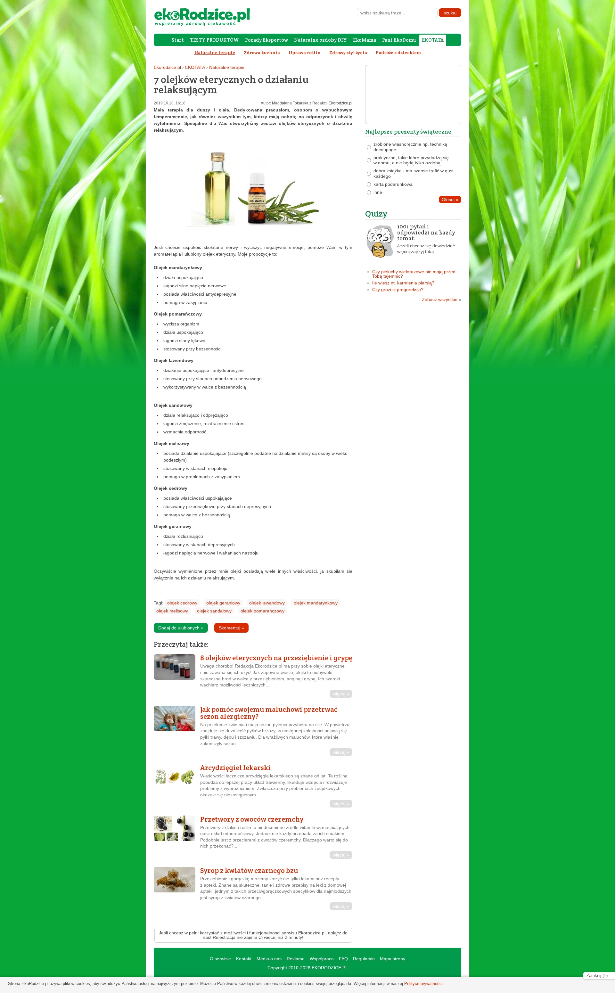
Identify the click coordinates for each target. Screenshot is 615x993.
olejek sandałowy (214, 610)
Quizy (376, 213)
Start (178, 40)
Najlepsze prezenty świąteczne (408, 131)
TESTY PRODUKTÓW (214, 40)
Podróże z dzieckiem (398, 52)
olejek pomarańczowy (262, 610)
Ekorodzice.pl (167, 67)
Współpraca (322, 958)
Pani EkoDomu (399, 40)
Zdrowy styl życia (348, 52)
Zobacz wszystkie (441, 299)
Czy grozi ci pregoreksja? (397, 289)
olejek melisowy (172, 610)
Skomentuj (231, 627)
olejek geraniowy (223, 602)
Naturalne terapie (226, 67)
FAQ (343, 958)
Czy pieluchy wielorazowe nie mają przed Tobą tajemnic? (413, 274)
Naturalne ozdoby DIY (320, 40)
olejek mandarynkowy (316, 602)
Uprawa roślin (305, 52)
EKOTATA (433, 40)
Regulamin (364, 958)
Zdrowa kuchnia (262, 52)
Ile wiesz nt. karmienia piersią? (403, 282)
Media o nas (269, 958)
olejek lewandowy (267, 602)
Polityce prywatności (423, 983)
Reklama (296, 958)
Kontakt (243, 958)
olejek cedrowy (182, 602)
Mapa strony (392, 958)
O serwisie (220, 958)
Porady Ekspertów (266, 40)
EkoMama (364, 40)
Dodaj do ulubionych (180, 627)
